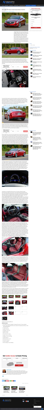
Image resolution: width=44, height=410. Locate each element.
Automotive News (6, 5)
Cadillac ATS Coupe (26, 383)
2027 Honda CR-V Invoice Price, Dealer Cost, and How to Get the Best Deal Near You (37, 94)
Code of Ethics (35, 403)
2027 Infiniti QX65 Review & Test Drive (37, 77)
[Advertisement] (28, 2)
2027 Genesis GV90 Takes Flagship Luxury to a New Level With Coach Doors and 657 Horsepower (37, 138)
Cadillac (10, 11)
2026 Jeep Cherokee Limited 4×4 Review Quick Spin (37, 52)
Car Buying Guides (11, 5)
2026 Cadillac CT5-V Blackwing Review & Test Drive (37, 56)
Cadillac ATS (23, 383)
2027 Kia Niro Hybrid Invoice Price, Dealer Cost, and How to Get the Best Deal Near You (37, 102)
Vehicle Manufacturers (28, 5)
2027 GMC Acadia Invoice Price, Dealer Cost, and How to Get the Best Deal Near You (37, 115)
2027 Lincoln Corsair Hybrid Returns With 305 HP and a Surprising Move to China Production (37, 133)
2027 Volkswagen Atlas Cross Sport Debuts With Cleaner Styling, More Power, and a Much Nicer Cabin (37, 147)
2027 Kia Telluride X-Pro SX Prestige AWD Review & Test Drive (37, 66)
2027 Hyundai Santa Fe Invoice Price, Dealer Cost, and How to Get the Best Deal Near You (37, 106)
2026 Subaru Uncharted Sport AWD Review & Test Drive (37, 59)
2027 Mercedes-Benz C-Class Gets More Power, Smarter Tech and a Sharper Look (37, 143)
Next (27, 389)
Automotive (6, 11)
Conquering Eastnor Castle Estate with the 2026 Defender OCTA (37, 70)
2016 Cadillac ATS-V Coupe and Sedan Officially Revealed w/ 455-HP (17, 105)
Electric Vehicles (38, 5)
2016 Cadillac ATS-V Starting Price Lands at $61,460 (22, 391)
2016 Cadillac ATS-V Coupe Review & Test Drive (14, 391)
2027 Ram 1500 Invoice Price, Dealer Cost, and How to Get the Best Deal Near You (37, 98)
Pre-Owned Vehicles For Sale (22, 5)
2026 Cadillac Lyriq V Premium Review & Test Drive (37, 74)
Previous (3, 389)
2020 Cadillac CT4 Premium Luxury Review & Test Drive (6, 391)
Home (3, 5)
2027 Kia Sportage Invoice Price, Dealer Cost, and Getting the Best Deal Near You (37, 110)
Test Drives (12, 11)
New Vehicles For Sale (16, 5)
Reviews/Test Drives (33, 5)
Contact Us (35, 402)
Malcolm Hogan (5, 10)
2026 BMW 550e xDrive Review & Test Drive (37, 62)
